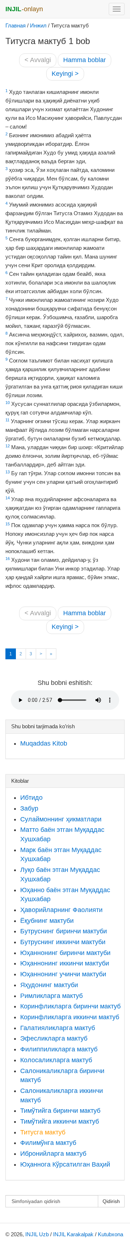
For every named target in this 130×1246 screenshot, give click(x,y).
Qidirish (111, 1201)
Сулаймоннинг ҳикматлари (60, 819)
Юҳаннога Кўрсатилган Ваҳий (65, 1164)
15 (7, 524)
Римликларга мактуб (51, 995)
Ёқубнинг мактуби (47, 920)
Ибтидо (31, 797)
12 (7, 446)
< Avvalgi (38, 60)
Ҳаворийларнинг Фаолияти (61, 909)
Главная (15, 25)
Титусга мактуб (42, 1132)
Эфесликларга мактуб (53, 1038)
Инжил (38, 25)
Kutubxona (110, 1234)
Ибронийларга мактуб (53, 1153)
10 (7, 402)
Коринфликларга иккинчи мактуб (69, 1017)
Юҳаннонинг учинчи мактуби (63, 974)
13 (7, 472)
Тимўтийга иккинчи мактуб (59, 1121)
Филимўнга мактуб (48, 1142)
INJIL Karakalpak (73, 1234)
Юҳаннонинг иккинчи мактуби (64, 963)
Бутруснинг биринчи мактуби (63, 931)
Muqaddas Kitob (43, 743)
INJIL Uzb (37, 1234)
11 (7, 420)
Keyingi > (65, 73)
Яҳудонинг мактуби (49, 985)
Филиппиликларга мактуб (59, 1049)
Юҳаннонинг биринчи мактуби (65, 952)
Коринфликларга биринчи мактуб (70, 1006)
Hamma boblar (84, 60)
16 (7, 558)
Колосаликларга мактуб (56, 1060)
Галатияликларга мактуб (57, 1028)
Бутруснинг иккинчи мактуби (62, 942)
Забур (29, 808)
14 (7, 498)
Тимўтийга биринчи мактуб (60, 1110)
